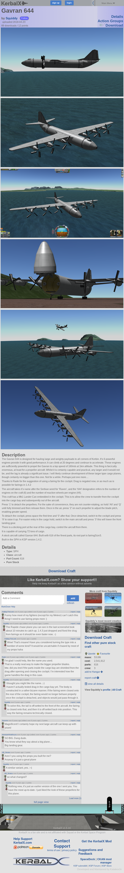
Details (117, 17)
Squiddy (12, 18)
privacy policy (69, 850)
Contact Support (62, 843)
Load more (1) (75, 798)
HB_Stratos (6, 752)
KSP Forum (94, 866)
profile (106, 689)
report (73, 612)
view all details (95, 684)
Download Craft (62, 571)
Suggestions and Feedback (90, 851)
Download (114, 25)
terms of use (53, 850)
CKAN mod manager (104, 861)
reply (78, 612)
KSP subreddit (80, 866)
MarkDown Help (8, 607)
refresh (70, 603)
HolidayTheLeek (8, 612)
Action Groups (110, 21)
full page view (41, 802)
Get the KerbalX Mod (97, 841)
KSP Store (107, 866)
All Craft (116, 689)
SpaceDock (87, 859)
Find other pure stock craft (100, 644)
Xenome (5, 720)
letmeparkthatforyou (9, 734)
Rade (4, 657)
